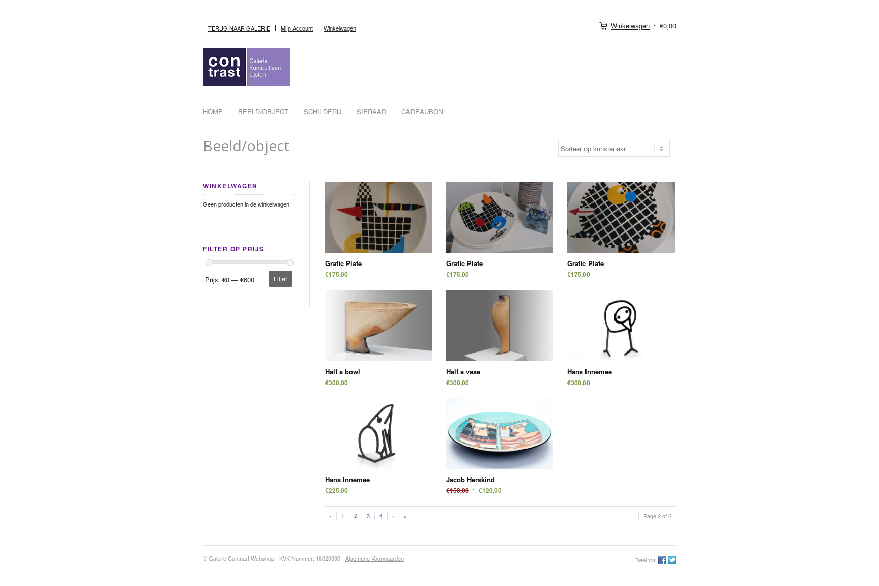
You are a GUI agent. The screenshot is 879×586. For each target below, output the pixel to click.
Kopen (379, 208)
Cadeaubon (422, 111)
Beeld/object (263, 111)
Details (378, 226)
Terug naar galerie (239, 28)
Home (213, 111)
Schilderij (322, 111)
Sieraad (371, 111)
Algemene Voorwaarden (374, 558)
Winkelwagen (630, 26)
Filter (280, 278)
